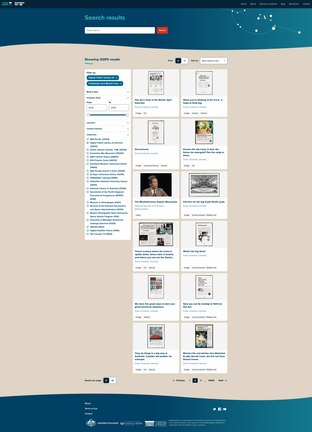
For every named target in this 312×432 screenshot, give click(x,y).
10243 (211, 380)
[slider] (88, 115)
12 (106, 380)
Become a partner (268, 4)
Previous (180, 380)
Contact (306, 4)
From (89, 102)
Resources (294, 4)
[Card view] (178, 60)
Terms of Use (91, 408)
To (110, 102)
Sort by (194, 60)
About (253, 4)
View (170, 60)
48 (112, 380)
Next (221, 380)
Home (244, 4)
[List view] (185, 60)
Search (162, 30)
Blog (283, 4)
